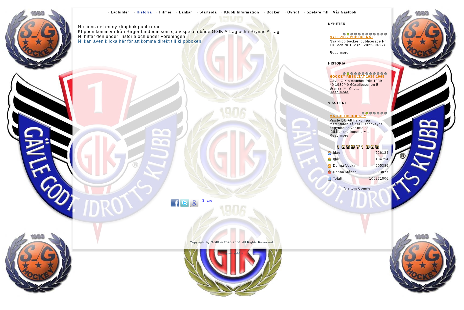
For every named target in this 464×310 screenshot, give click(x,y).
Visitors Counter (358, 188)
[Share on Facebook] (175, 206)
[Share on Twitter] (184, 206)
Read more (339, 53)
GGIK (239, 253)
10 (378, 34)
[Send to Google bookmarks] (194, 206)
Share (207, 200)
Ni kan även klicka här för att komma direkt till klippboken (139, 41)
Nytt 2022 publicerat (351, 37)
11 (381, 34)
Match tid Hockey (348, 116)
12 (385, 34)
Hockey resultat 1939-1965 (357, 77)
